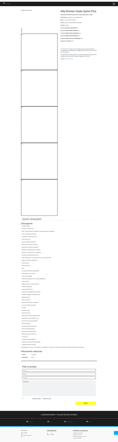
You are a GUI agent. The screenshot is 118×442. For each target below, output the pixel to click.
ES (114, 0)
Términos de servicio (47, 398)
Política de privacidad (36, 398)
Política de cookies (78, 434)
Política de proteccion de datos (80, 436)
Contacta (116, 434)
